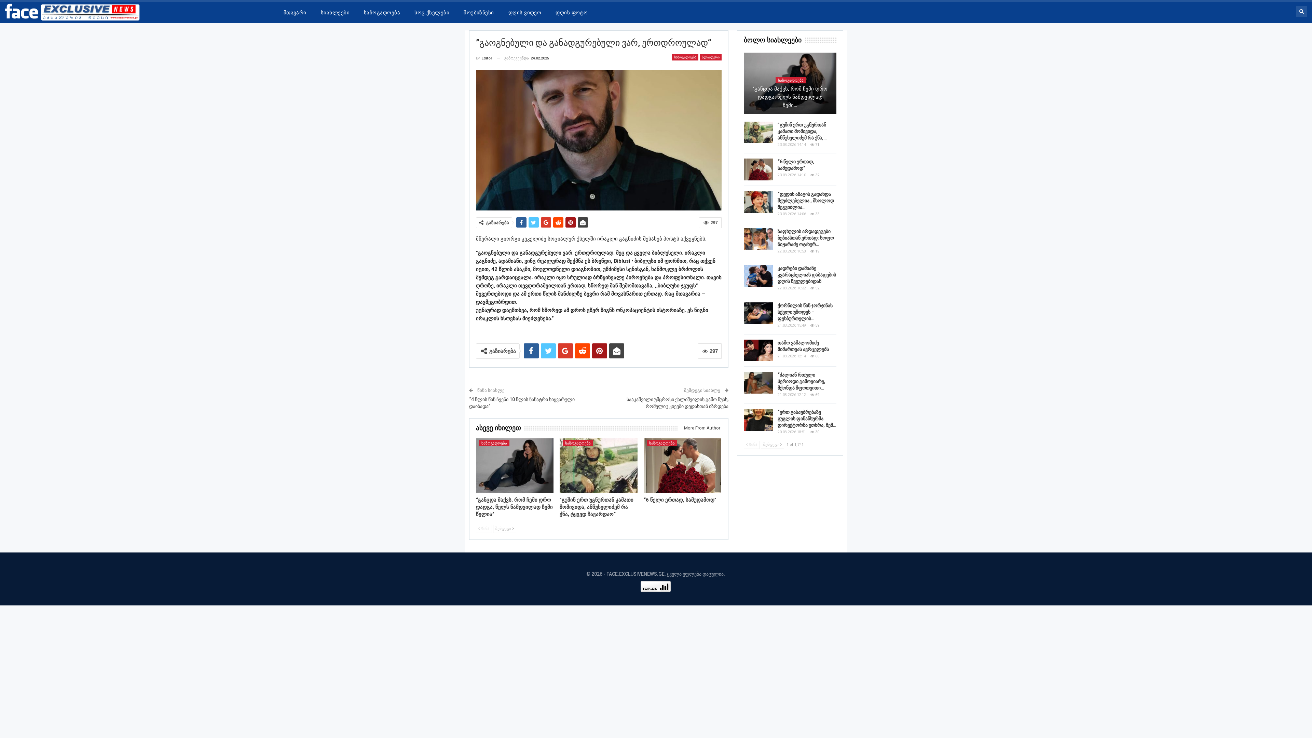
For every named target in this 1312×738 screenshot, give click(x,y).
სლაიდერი (711, 57)
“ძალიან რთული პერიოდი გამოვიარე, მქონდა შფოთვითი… (801, 381)
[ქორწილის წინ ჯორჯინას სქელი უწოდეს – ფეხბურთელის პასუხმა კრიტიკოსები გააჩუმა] (758, 313)
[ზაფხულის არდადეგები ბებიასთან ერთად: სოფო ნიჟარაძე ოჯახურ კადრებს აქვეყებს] (758, 239)
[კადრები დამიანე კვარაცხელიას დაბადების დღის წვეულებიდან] (758, 276)
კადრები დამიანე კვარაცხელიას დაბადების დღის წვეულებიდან (807, 274)
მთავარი (295, 12)
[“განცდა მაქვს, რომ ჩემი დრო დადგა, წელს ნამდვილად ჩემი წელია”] (515, 465)
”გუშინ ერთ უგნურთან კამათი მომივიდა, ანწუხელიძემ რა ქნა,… (802, 131)
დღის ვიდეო (525, 12)
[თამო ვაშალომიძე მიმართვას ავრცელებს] (758, 350)
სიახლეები (335, 12)
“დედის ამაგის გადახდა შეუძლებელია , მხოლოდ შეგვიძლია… (806, 200)
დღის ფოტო (572, 12)
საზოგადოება (382, 12)
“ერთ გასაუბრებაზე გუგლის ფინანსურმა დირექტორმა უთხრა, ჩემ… (807, 418)
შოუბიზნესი (479, 12)
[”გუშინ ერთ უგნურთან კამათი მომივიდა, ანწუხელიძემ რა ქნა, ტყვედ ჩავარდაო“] (599, 465)
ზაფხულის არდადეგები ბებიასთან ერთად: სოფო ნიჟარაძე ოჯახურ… (806, 238)
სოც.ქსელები (431, 12)
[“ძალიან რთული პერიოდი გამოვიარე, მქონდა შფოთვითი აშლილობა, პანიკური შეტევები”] (758, 383)
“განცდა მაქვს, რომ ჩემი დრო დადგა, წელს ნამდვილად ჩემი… (790, 97)
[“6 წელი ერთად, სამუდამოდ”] (683, 465)
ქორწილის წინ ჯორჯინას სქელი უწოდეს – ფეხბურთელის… (805, 312)
